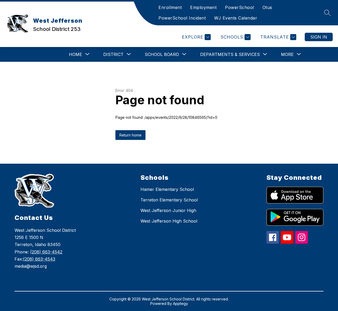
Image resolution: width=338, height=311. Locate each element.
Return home (130, 135)
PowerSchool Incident (182, 18)
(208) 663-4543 (39, 259)
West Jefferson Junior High (168, 210)
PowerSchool (239, 7)
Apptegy (180, 303)
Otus (267, 7)
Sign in (318, 37)
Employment (203, 7)
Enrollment (170, 7)
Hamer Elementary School (167, 189)
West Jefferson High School (168, 221)
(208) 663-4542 (46, 252)
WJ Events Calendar (235, 18)
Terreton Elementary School (169, 199)
